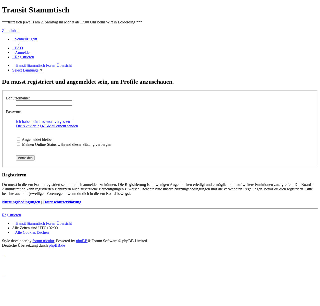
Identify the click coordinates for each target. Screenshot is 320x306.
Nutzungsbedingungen (21, 202)
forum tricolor (43, 241)
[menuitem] (17, 48)
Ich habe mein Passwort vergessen (43, 121)
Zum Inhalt (11, 30)
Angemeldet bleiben (37, 139)
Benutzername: (18, 98)
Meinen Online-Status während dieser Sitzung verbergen (66, 144)
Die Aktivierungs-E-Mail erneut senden (47, 126)
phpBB (82, 241)
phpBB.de (57, 245)
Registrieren (11, 215)
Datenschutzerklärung (62, 202)
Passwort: (13, 112)
